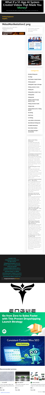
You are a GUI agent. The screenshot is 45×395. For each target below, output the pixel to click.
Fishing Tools (31, 106)
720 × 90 (14, 27)
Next (3, 31)
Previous (4, 30)
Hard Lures (30, 115)
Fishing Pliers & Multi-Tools (34, 92)
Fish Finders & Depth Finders (34, 79)
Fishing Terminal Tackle (33, 103)
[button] (22, 21)
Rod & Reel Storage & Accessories (33, 131)
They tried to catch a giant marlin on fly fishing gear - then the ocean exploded (34, 208)
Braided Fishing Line (32, 74)
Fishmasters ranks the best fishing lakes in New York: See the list (34, 194)
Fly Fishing (30, 112)
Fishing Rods (31, 97)
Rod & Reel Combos (32, 128)
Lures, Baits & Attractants (34, 120)
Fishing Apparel (31, 82)
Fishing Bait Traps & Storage (34, 84)
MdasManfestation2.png (7, 28)
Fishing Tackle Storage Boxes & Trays (33, 100)
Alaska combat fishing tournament (32, 140)
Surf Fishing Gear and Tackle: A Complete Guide (34, 235)
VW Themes (17, 278)
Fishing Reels (31, 94)
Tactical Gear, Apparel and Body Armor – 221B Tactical (34, 180)
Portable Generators (33, 125)
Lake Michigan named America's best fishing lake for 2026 (34, 154)
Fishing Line (30, 89)
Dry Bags (30, 76)
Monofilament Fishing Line (34, 123)
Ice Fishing (30, 117)
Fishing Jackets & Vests (33, 87)
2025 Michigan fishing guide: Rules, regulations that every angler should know (34, 222)
